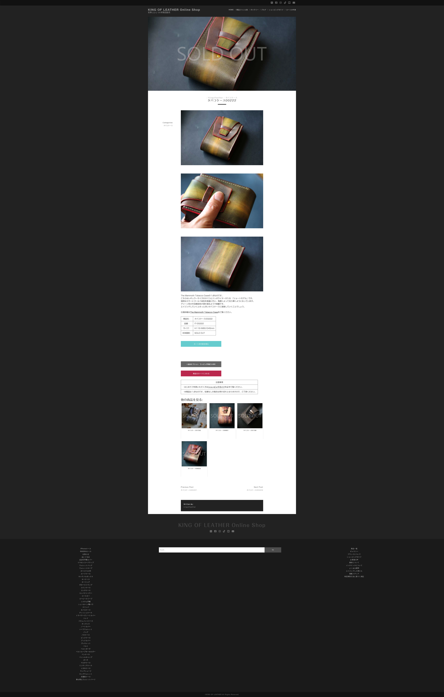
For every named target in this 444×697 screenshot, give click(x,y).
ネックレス (86, 624)
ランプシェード (85, 671)
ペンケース (86, 654)
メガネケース (86, 668)
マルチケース (86, 663)
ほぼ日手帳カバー (85, 560)
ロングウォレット (85, 674)
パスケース (86, 635)
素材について (354, 562)
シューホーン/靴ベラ (85, 604)
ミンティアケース (85, 665)
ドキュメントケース (86, 621)
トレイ (85, 618)
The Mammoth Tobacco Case (204, 312)
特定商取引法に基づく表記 (354, 576)
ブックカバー (86, 640)
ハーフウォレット (85, 629)
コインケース (86, 587)
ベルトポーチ (86, 649)
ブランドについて (354, 554)
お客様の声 (354, 560)
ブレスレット (86, 643)
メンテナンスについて (354, 565)
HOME (231, 10)
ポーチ (85, 660)
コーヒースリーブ (85, 599)
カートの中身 (291, 10)
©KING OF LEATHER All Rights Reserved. (222, 694)
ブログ (263, 10)
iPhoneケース (85, 549)
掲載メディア (354, 574)
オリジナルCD (86, 571)
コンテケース (86, 590)
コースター (86, 596)
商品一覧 (354, 549)
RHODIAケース (85, 551)
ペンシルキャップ (85, 657)
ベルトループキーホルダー (86, 651)
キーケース (86, 579)
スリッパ (86, 607)
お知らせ (86, 554)
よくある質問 (354, 568)
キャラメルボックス (86, 576)
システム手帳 (86, 601)
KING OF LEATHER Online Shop (174, 9)
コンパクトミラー (85, 593)
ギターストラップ (85, 585)
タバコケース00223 (255, 490)
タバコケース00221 (189, 490)
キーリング (86, 582)
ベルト (85, 646)
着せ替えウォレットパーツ (86, 679)
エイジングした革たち (354, 571)
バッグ (85, 632)
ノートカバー (86, 626)
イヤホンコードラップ (86, 562)
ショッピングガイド (276, 10)
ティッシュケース (85, 613)
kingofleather (215, 98)
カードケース (86, 574)
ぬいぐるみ (86, 557)
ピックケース (86, 638)
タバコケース (231, 98)
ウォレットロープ (85, 568)
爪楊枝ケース (86, 677)
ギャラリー (255, 10)
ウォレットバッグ (85, 565)
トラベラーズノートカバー (86, 615)
